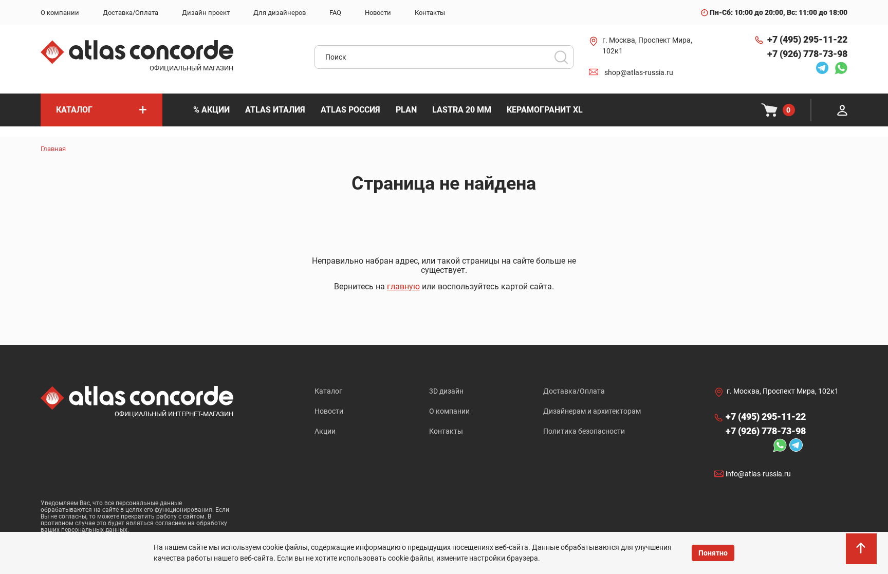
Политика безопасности (584, 431)
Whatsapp (838, 68)
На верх (862, 553)
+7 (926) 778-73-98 (807, 53)
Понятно (713, 553)
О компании (449, 411)
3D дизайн (446, 391)
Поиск (561, 57)
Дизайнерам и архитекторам (592, 411)
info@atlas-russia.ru (758, 474)
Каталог (328, 391)
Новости (328, 411)
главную (403, 286)
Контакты (446, 431)
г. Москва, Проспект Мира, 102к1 (647, 45)
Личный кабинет (842, 110)
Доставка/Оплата (574, 391)
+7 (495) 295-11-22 (807, 39)
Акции (325, 431)
